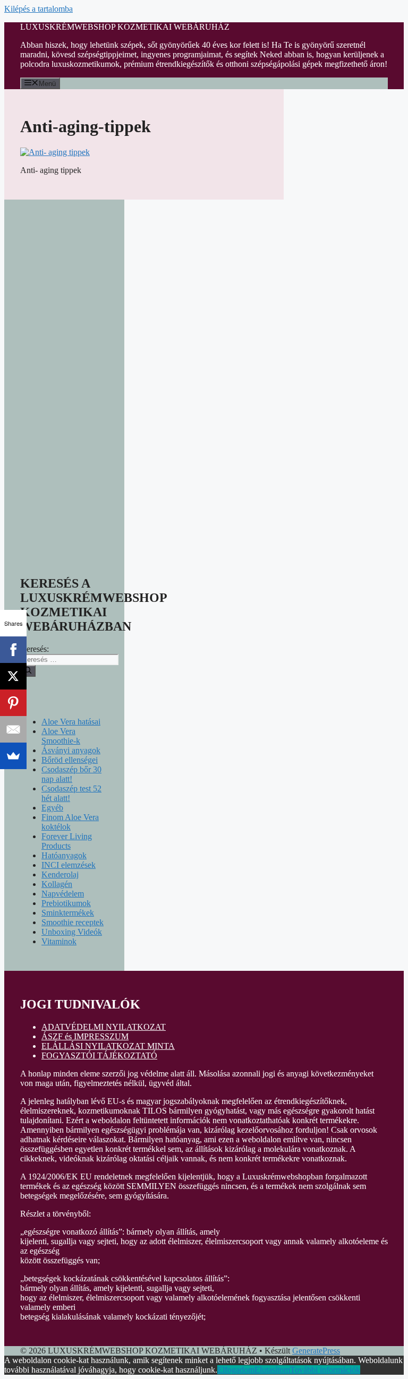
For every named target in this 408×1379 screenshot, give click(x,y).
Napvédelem (62, 893)
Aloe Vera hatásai (70, 721)
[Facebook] (13, 649)
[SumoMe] (13, 756)
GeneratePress (316, 1350)
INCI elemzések (68, 864)
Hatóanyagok (64, 855)
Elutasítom (272, 1369)
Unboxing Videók (71, 931)
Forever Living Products (66, 841)
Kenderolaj (60, 874)
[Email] (13, 729)
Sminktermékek (67, 912)
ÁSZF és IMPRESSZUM (85, 1036)
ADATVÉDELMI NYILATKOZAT (103, 1026)
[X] (13, 676)
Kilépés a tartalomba (38, 8)
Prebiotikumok (66, 903)
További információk (325, 1369)
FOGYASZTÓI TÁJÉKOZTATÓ (99, 1055)
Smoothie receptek (72, 922)
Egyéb (52, 807)
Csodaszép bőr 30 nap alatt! (71, 774)
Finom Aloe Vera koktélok (70, 822)
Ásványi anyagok (70, 750)
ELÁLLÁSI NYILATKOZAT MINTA (108, 1045)
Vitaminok (58, 941)
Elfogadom (235, 1369)
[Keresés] (28, 671)
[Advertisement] (64, 375)
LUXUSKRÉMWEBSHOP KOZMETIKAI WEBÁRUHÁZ (125, 26)
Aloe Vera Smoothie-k (60, 736)
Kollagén (56, 884)
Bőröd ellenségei (69, 759)
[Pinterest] (13, 703)
